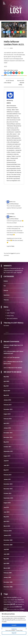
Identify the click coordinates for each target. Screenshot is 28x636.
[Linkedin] (9, 32)
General (6, 290)
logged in (12, 253)
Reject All (14, 632)
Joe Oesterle (18, 604)
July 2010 (6, 507)
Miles (8, 609)
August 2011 (7, 456)
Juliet (10, 606)
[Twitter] (7, 32)
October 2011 (7, 446)
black (18, 597)
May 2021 (6, 386)
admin (5, 367)
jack (8, 604)
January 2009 (7, 577)
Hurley (22, 602)
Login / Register (17, 272)
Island (5, 604)
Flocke (15, 602)
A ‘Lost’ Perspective (14, 357)
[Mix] (18, 32)
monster (11, 609)
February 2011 (7, 474)
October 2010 (7, 493)
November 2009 (8, 544)
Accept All (14, 625)
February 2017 (7, 404)
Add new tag (10, 597)
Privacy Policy (10, 315)
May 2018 (6, 395)
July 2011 (6, 460)
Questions (6, 295)
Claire (16, 599)
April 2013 (6, 423)
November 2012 (8, 437)
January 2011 (7, 479)
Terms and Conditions (12, 318)
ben (15, 597)
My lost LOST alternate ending (20, 82)
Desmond (21, 599)
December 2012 (8, 432)
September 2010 (8, 498)
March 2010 (7, 526)
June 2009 (6, 554)
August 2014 (7, 414)
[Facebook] (4, 32)
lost (20, 607)
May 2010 (6, 516)
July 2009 (6, 549)
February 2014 (7, 418)
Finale (12, 602)
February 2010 (7, 530)
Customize (14, 629)
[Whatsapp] (21, 32)
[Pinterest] (12, 32)
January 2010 (7, 535)
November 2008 (8, 586)
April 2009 (6, 563)
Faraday (9, 602)
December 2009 (8, 540)
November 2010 (8, 488)
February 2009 (7, 572)
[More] (23, 32)
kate (13, 607)
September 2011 (8, 451)
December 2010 (8, 484)
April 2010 (6, 521)
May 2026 (6, 376)
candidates (5, 599)
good (20, 602)
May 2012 (6, 442)
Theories (6, 299)
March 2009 (7, 568)
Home (8, 310)
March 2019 (7, 390)
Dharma (5, 602)
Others (18, 609)
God (18, 602)
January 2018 (7, 400)
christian (12, 599)
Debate (6, 281)
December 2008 (8, 582)
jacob (12, 604)
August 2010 (7, 502)
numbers (15, 609)
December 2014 (8, 409)
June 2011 (6, 465)
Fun (5, 285)
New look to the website (15, 367)
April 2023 (6, 381)
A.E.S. (11, 48)
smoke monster (15, 611)
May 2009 (6, 558)
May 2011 (6, 470)
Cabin (20, 597)
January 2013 (7, 428)
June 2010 (6, 512)
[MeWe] (15, 32)
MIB (5, 609)
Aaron (5, 597)
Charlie (9, 599)
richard (22, 609)
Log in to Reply (10, 213)
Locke (16, 607)
